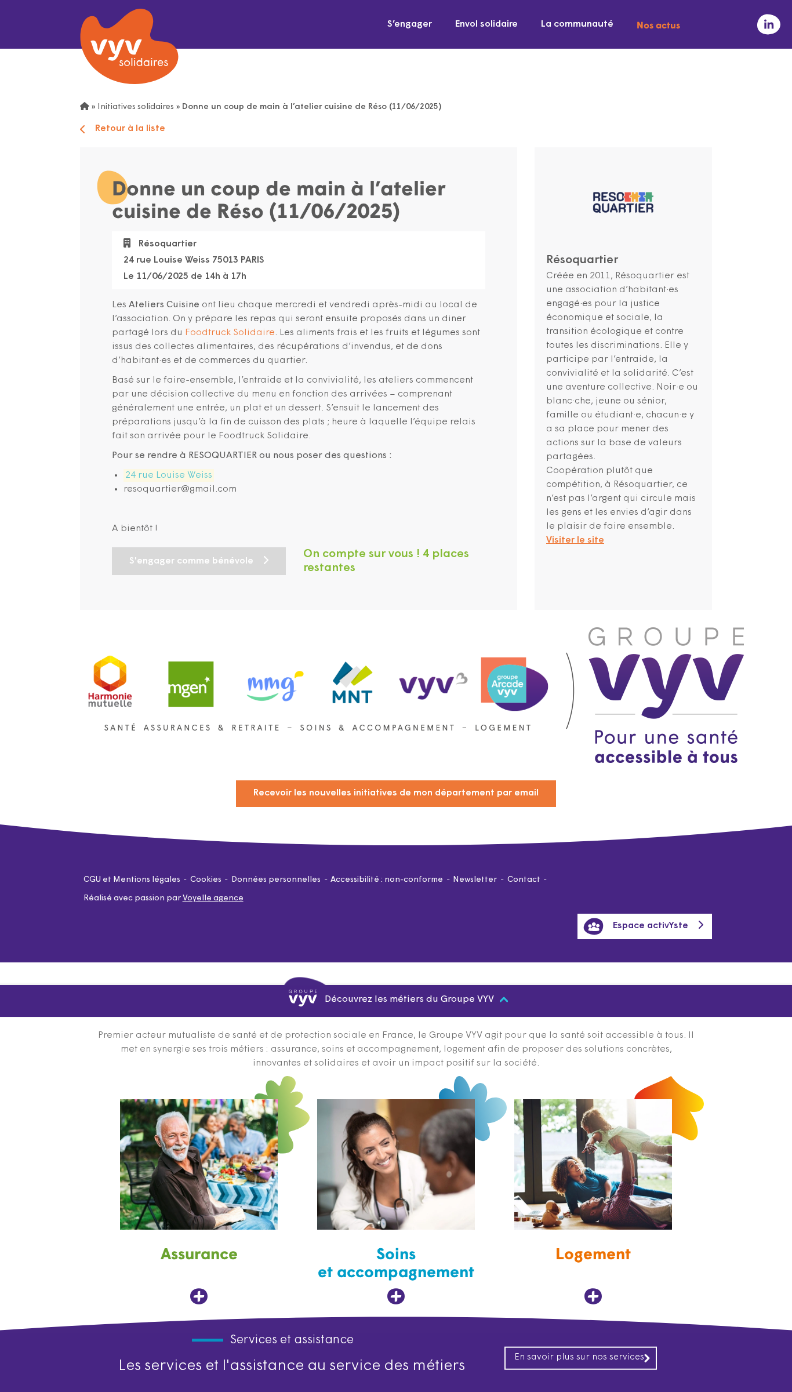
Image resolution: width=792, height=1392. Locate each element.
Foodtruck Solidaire (230, 332)
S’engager (409, 24)
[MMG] (272, 678)
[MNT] (353, 679)
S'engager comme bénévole (191, 561)
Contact (523, 879)
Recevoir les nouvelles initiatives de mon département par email (396, 793)
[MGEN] (191, 678)
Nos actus (658, 24)
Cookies (205, 879)
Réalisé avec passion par (163, 898)
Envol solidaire (486, 24)
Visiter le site (575, 540)
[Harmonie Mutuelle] (110, 678)
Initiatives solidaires (135, 107)
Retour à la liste (130, 128)
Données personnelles (276, 879)
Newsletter (475, 879)
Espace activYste (650, 926)
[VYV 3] (434, 678)
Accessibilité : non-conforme (386, 879)
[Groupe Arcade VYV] (515, 678)
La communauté (577, 24)
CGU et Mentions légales (131, 879)
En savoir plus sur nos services (579, 1357)
